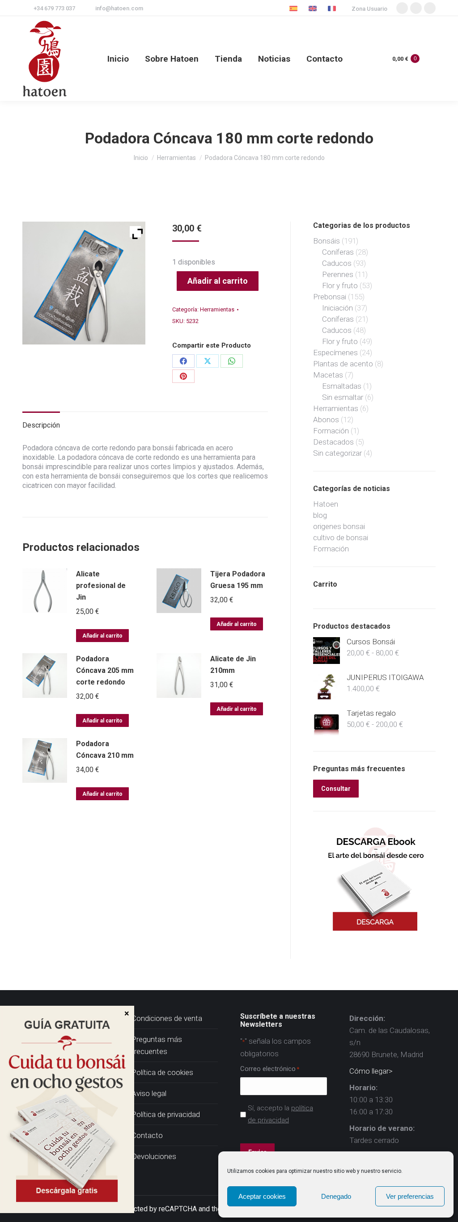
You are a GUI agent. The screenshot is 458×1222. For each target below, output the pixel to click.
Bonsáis (326, 240)
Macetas (328, 374)
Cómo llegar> (371, 1071)
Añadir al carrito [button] (102, 636)
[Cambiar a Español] (294, 8)
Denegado (336, 1196)
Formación (331, 430)
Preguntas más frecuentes (156, 1045)
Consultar (336, 788)
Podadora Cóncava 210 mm (105, 749)
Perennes (337, 274)
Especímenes (335, 352)
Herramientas (217, 309)
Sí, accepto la (280, 1114)
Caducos (337, 263)
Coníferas (338, 252)
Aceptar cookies (262, 1196)
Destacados (333, 441)
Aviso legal (148, 1093)
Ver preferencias (410, 1196)
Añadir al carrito (217, 281)
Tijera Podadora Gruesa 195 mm (237, 580)
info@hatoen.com (119, 8)
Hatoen (325, 504)
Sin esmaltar (342, 397)
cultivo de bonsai (340, 537)
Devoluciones (153, 1156)
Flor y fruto (340, 285)
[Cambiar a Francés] (333, 8)
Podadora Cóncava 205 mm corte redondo (105, 670)
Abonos (326, 419)
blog (320, 515)
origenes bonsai (339, 526)
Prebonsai (329, 296)
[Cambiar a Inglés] (313, 8)
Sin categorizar (337, 453)
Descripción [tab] (41, 425)
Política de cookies (162, 1072)
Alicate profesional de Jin (101, 585)
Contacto (147, 1135)
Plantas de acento (343, 363)
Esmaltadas (341, 386)
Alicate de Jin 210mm (233, 665)
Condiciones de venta (166, 1018)
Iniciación (337, 307)
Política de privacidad (165, 1114)
